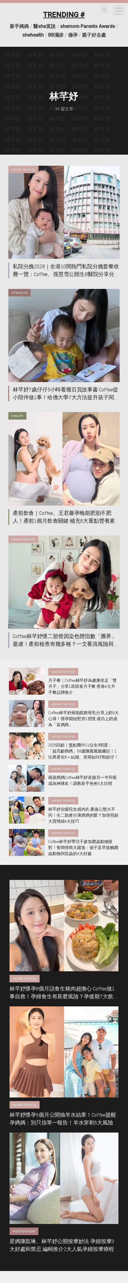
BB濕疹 (56, 35)
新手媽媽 (19, 26)
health (17, 416)
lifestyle (19, 292)
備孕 (73, 35)
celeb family (23, 169)
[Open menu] (118, 10)
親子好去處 (94, 35)
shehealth (33, 35)
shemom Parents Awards (87, 26)
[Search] (104, 10)
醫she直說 (44, 26)
